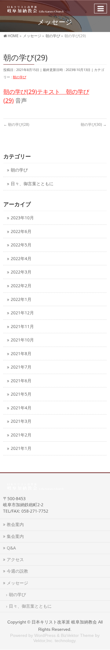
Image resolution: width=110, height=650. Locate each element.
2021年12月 (22, 313)
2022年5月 (21, 245)
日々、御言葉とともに (32, 183)
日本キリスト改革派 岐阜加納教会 (64, 622)
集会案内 (15, 536)
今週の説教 (19, 571)
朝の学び (19, 77)
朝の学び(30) (94, 124)
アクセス (15, 559)
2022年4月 (21, 258)
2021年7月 (21, 367)
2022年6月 (21, 231)
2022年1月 (21, 299)
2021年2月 (21, 435)
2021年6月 (21, 380)
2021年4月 (21, 408)
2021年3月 (21, 421)
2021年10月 (22, 340)
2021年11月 (22, 326)
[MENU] (100, 8)
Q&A (11, 548)
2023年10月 (22, 218)
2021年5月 (21, 394)
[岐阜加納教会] (34, 8)
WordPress (45, 635)
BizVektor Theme (77, 635)
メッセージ (17, 583)
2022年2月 (21, 285)
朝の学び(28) (16, 124)
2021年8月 (21, 353)
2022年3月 (21, 272)
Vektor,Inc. (43, 640)
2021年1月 (21, 448)
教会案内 (15, 524)
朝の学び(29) (20, 91)
